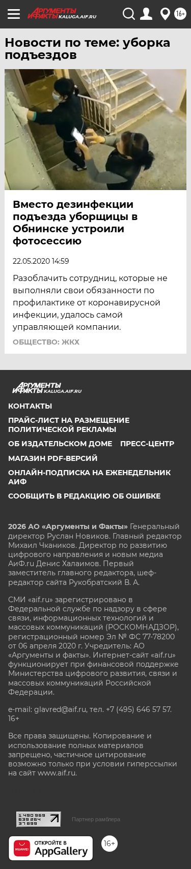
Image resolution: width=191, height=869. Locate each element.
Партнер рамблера (96, 819)
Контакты (30, 406)
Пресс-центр (147, 443)
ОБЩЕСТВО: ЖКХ (46, 342)
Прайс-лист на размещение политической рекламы (68, 425)
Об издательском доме (60, 443)
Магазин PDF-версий (53, 458)
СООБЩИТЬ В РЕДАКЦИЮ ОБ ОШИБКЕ (84, 496)
